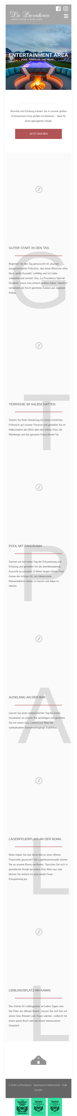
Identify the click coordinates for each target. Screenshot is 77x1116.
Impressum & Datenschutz (47, 1085)
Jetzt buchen (38, 133)
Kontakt (38, 1090)
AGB (64, 1085)
